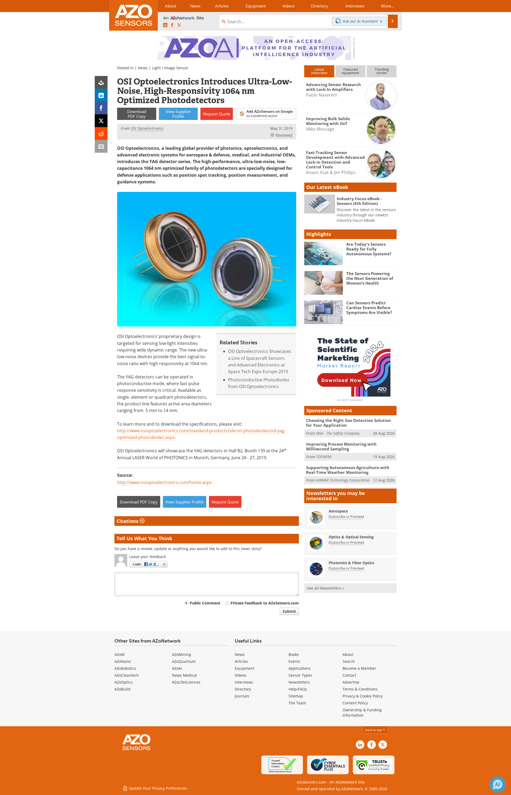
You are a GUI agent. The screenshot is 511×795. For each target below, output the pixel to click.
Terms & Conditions (360, 689)
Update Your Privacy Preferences (157, 788)
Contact (349, 675)
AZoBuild (122, 689)
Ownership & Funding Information (362, 712)
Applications (300, 668)
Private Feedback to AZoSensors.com (264, 603)
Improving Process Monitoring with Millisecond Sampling (341, 446)
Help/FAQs (298, 689)
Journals (242, 696)
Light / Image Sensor (170, 67)
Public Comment (205, 603)
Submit (289, 611)
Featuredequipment (350, 71)
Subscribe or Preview (346, 516)
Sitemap (296, 696)
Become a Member (359, 668)
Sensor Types (300, 675)
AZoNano (122, 661)
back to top (373, 730)
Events (294, 661)
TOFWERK (324, 456)
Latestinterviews (319, 71)
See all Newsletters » (325, 588)
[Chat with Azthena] (498, 784)
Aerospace (338, 511)
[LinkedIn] (101, 95)
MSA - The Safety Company (338, 433)
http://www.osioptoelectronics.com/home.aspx (164, 482)
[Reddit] (101, 133)
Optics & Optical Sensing (351, 536)
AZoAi (177, 668)
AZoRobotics (125, 668)
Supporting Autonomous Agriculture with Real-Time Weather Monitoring (347, 470)
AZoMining (181, 654)
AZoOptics (123, 682)
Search (349, 661)
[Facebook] (101, 108)
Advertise (351, 682)
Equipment (244, 668)
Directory (243, 689)
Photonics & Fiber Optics (351, 562)
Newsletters (299, 682)
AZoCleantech (126, 675)
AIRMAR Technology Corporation (343, 480)
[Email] (101, 146)
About (348, 654)
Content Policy (355, 702)
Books (294, 654)
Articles (241, 661)
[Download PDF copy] (101, 82)
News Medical (184, 675)
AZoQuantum (184, 661)
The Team (297, 702)
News (143, 67)
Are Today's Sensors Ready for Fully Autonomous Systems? (368, 248)
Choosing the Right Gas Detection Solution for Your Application (348, 423)
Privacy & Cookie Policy (363, 696)
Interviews (244, 682)
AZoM (119, 654)
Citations (128, 521)
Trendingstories (382, 71)
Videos (240, 675)
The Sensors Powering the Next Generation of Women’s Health (369, 278)
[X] (101, 120)
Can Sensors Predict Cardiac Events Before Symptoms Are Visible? (369, 307)
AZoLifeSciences (186, 682)
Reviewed (283, 135)
